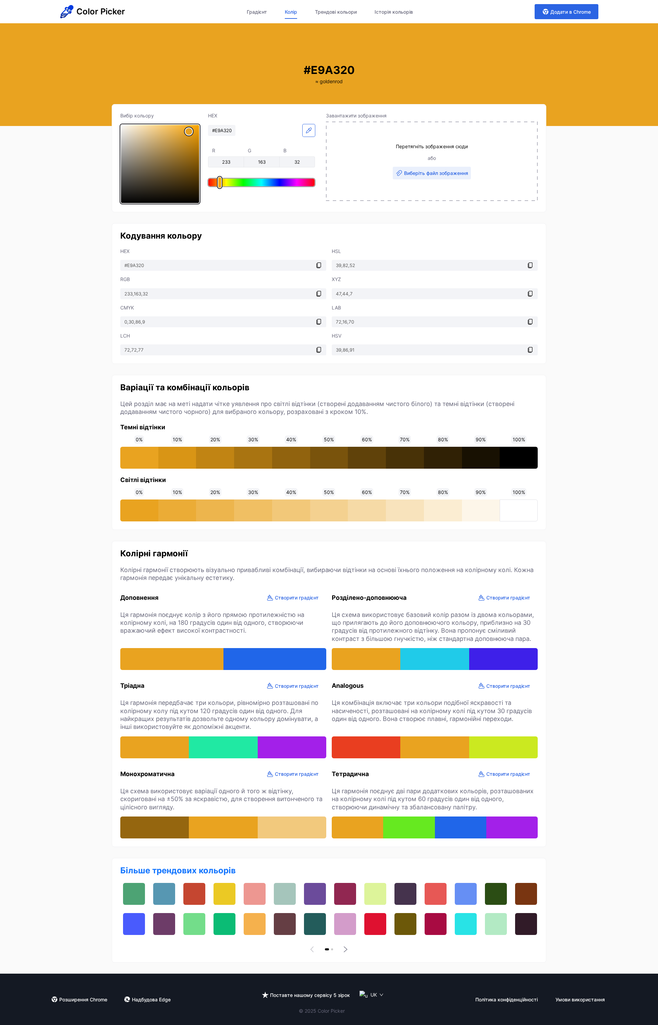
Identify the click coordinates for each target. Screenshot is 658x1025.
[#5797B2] (164, 894)
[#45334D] (405, 894)
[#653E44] (285, 924)
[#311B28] (526, 924)
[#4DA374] (134, 894)
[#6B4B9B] (315, 894)
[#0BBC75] (224, 924)
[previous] (313, 949)
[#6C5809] (405, 924)
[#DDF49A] (375, 894)
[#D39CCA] (345, 924)
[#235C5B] (315, 924)
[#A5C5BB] (285, 894)
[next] (345, 949)
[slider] (160, 164)
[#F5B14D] (255, 924)
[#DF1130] (375, 924)
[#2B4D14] (496, 894)
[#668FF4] (466, 894)
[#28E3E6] (466, 924)
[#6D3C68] (164, 924)
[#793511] (526, 894)
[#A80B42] (436, 924)
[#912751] (345, 894)
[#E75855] (436, 894)
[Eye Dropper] (309, 130)
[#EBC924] (224, 894)
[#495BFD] (134, 924)
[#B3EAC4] (496, 924)
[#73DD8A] (194, 924)
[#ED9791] (255, 894)
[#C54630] (194, 894)
